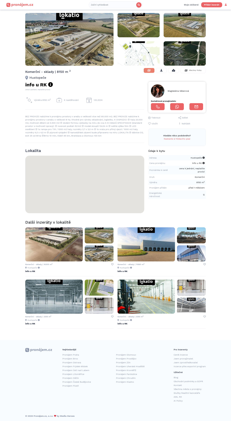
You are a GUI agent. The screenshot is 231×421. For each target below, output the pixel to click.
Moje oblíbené (191, 4)
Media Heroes (67, 416)
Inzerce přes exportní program (190, 366)
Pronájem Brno (70, 358)
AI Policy (178, 400)
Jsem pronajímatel (183, 358)
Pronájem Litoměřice (73, 374)
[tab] (149, 70)
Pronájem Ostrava (71, 362)
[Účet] (226, 4)
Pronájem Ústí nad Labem (75, 370)
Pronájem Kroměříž (126, 370)
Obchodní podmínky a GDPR (188, 381)
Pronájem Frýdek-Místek (75, 366)
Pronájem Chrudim (126, 378)
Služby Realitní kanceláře (187, 393)
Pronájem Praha (70, 355)
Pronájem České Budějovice (76, 382)
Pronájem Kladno (125, 382)
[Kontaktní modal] (196, 106)
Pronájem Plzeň (70, 386)
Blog (176, 377)
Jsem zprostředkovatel (186, 362)
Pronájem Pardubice (126, 374)
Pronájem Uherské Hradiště (130, 366)
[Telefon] (158, 106)
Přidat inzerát (211, 5)
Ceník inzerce (181, 355)
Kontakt (178, 385)
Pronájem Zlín (123, 362)
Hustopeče (37, 78)
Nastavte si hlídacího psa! (177, 139)
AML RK (178, 397)
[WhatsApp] (177, 106)
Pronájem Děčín (70, 378)
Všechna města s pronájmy (187, 389)
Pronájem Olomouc (126, 355)
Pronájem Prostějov (126, 358)
